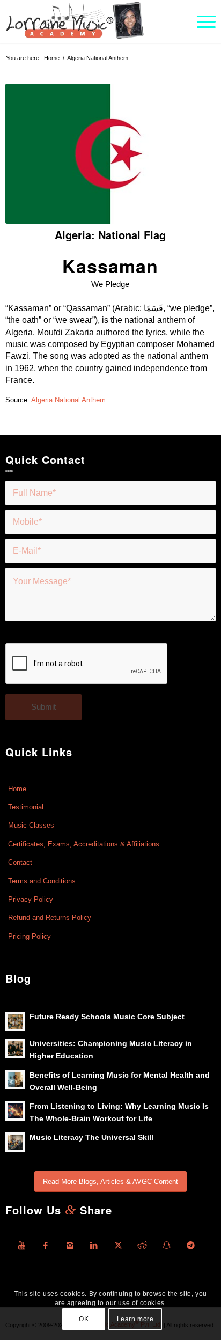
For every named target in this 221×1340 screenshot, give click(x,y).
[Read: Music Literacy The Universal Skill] (15, 1142)
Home (17, 789)
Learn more (135, 1319)
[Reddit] (142, 1246)
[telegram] (190, 1246)
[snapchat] (166, 1246)
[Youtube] (21, 1246)
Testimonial (25, 807)
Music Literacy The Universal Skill (91, 1137)
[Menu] (201, 21)
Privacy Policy (30, 899)
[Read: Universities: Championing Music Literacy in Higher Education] (15, 1048)
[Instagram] (70, 1246)
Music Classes (31, 825)
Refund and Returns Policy (49, 918)
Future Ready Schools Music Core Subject (107, 1017)
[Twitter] (118, 1246)
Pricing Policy (29, 936)
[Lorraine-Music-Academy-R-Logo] (89, 21)
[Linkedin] (94, 1246)
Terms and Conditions (42, 881)
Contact (20, 862)
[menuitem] (201, 21)
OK (84, 1319)
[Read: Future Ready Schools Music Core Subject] (15, 1021)
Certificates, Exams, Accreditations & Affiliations (83, 844)
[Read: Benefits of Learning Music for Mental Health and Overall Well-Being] (15, 1079)
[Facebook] (46, 1246)
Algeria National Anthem (68, 400)
